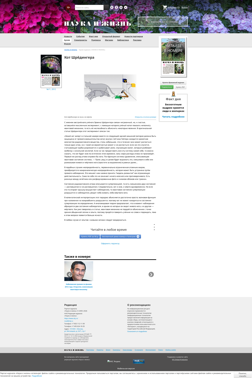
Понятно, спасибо (243, 374)
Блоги (108, 350)
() (174, 7)
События (80, 36)
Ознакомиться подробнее (137, 331)
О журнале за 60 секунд (163, 21)
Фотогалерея (151, 350)
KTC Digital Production (180, 360)
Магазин (109, 40)
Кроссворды (127, 350)
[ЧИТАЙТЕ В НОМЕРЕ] (173, 31)
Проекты (100, 350)
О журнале (139, 350)
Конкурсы (116, 350)
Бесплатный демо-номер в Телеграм (119, 236)
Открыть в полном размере (145, 117)
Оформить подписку (110, 243)
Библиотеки (123, 40)
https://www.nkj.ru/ (71, 318)
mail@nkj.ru (68, 321)
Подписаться (167, 87)
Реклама (137, 40)
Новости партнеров (133, 36)
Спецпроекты (80, 40)
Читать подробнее (173, 116)
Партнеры (90, 350)
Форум (67, 43)
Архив (67, 40)
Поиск (160, 350)
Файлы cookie (171, 350)
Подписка (96, 40)
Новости (68, 36)
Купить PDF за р (89, 236)
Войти (185, 7)
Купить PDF (180, 87)
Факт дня (93, 36)
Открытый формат (111, 36)
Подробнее (37, 376)
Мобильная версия (126, 368)
